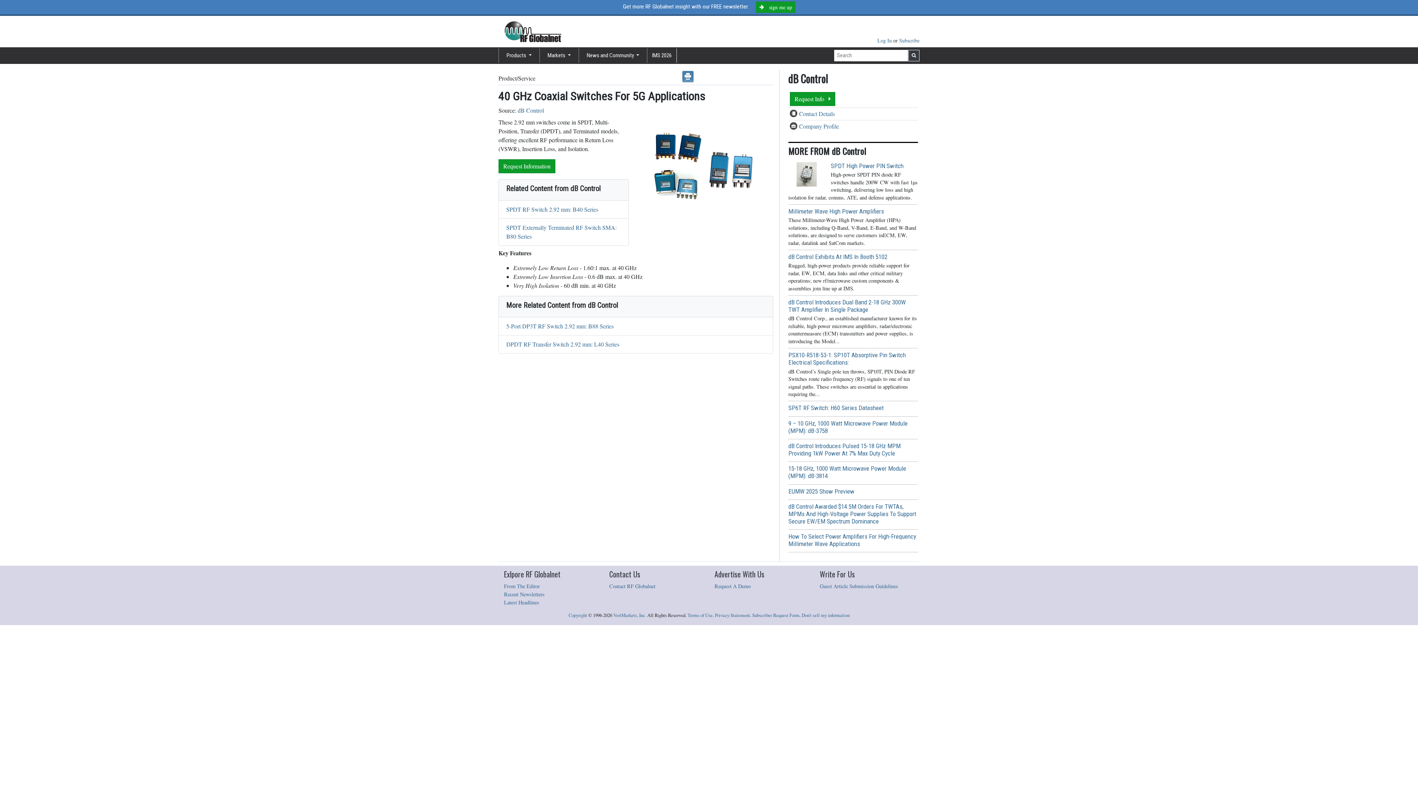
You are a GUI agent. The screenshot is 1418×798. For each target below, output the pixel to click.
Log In (885, 40)
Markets (557, 55)
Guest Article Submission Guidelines (859, 586)
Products (517, 55)
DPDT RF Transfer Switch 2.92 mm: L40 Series (562, 344)
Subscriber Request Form (775, 615)
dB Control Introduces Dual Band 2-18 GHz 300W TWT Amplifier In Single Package (847, 306)
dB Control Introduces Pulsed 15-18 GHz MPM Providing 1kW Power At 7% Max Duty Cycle (844, 449)
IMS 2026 (662, 55)
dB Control (531, 110)
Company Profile (819, 126)
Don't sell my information (826, 615)
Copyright (578, 615)
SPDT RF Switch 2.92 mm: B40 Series (552, 209)
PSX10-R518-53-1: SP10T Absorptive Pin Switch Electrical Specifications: (847, 358)
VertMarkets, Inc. (629, 615)
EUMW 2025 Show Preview (821, 491)
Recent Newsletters (524, 594)
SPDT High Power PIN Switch (867, 166)
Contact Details (817, 113)
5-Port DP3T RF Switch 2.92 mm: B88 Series (560, 326)
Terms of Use (700, 615)
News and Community (611, 55)
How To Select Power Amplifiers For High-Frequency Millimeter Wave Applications (852, 540)
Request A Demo (733, 586)
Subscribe (909, 40)
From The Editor (522, 586)
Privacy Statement (732, 615)
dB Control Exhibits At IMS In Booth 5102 (837, 256)
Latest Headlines (521, 602)
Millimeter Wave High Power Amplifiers (836, 211)
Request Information (527, 166)
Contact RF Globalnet (632, 586)
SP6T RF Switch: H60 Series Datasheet (836, 408)
